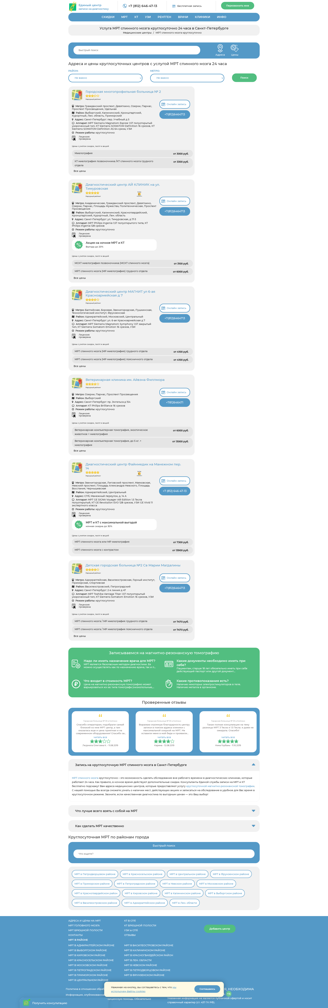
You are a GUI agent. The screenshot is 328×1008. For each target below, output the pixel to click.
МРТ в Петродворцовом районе (94, 874)
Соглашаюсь (207, 989)
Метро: (155, 70)
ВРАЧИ (183, 17)
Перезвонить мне (237, 5)
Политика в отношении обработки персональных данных (103, 989)
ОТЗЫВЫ (130, 935)
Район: (73, 70)
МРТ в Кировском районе (141, 893)
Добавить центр (219, 928)
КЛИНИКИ (202, 17)
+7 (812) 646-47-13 (142, 6)
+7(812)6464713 (175, 114)
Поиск (244, 77)
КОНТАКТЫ (75, 935)
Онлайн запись (176, 104)
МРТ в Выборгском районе (225, 893)
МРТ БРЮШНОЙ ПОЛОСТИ (85, 930)
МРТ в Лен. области (184, 902)
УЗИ (148, 17)
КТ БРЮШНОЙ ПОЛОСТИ (140, 925)
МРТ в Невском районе (177, 883)
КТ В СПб (130, 920)
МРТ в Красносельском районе (142, 874)
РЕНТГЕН (164, 17)
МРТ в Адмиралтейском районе (144, 902)
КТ (136, 17)
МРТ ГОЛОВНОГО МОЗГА (84, 925)
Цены (234, 53)
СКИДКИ (108, 17)
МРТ (124, 17)
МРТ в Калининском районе (183, 893)
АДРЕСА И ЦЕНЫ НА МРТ (84, 920)
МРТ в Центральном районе (188, 874)
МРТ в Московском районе (216, 883)
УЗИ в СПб (131, 930)
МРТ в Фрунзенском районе (231, 874)
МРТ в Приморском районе (92, 883)
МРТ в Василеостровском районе (95, 902)
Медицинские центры (137, 32)
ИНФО (221, 17)
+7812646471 (174, 402)
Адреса (220, 53)
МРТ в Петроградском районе (136, 883)
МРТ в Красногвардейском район (96, 893)
